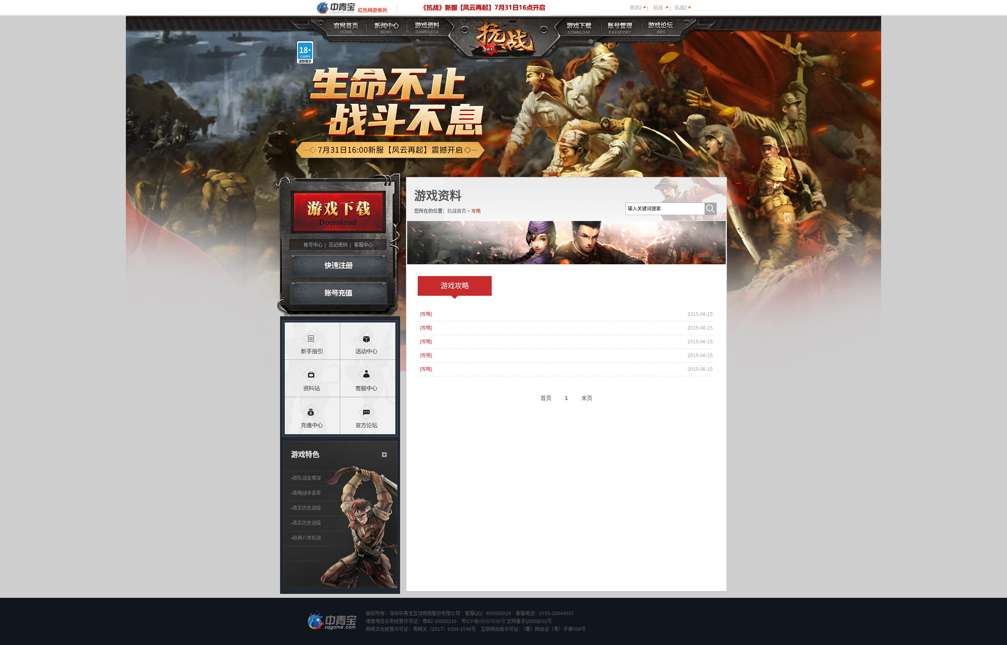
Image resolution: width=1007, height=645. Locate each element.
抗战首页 (456, 211)
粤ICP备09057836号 (483, 621)
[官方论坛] (368, 416)
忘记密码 (338, 245)
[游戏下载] (580, 26)
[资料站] (312, 378)
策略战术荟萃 (306, 493)
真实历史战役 (306, 508)
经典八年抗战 (306, 538)
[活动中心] (368, 341)
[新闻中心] (387, 26)
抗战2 (681, 8)
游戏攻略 (455, 286)
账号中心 (313, 245)
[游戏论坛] (661, 26)
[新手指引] (312, 341)
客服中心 (363, 245)
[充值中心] (312, 416)
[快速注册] (338, 265)
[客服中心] (368, 378)
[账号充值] (338, 293)
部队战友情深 (306, 478)
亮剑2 (636, 8)
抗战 (658, 8)
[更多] (384, 455)
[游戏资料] (427, 26)
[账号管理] (620, 26)
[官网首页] (346, 26)
